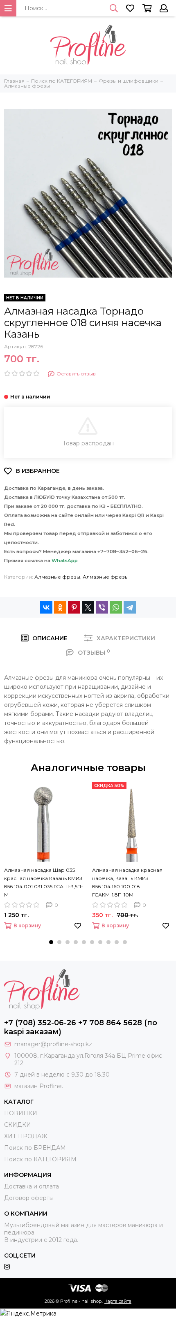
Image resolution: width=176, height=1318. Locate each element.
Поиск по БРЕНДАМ (35, 1147)
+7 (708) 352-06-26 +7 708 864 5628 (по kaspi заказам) (80, 1027)
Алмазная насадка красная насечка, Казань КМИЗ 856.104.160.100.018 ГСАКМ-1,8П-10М (127, 882)
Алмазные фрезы (57, 577)
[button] (51, 942)
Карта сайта (117, 1301)
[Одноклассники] (60, 607)
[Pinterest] (74, 607)
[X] (88, 607)
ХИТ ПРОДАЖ (25, 1136)
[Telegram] (130, 607)
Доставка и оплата (31, 1186)
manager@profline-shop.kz (53, 1044)
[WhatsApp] (116, 607)
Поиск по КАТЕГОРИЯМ (40, 1159)
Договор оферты (29, 1198)
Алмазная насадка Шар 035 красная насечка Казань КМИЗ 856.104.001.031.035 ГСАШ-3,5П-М (43, 882)
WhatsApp (65, 560)
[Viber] (102, 607)
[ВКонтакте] (46, 607)
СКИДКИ (17, 1124)
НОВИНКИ (20, 1113)
